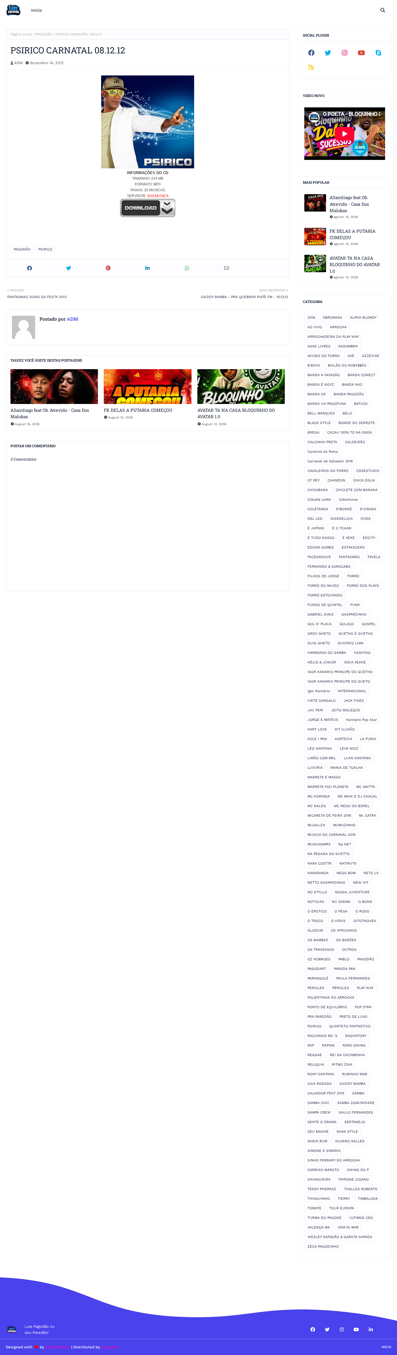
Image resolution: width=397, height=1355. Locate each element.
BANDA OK (316, 394)
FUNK (355, 605)
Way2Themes (57, 1347)
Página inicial (21, 34)
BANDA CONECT (361, 375)
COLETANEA (317, 509)
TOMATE (314, 1208)
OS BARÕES (346, 940)
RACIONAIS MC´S (322, 1036)
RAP (310, 1045)
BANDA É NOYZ (320, 384)
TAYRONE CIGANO (353, 1179)
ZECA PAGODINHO (323, 1246)
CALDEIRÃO (355, 442)
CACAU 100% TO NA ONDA (349, 432)
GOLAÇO (346, 624)
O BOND (365, 902)
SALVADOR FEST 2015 (325, 1093)
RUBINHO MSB (354, 1074)
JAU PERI (315, 710)
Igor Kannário (318, 691)
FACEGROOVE (319, 557)
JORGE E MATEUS (322, 720)
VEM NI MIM (348, 1227)
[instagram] (345, 53)
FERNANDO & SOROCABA (328, 566)
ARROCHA (338, 327)
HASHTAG (362, 653)
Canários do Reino (322, 452)
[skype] (378, 53)
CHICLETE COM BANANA (357, 490)
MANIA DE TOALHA (346, 768)
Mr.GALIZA (316, 825)
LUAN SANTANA (357, 758)
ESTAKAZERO (353, 547)
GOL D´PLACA (319, 624)
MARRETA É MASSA (324, 777)
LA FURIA (368, 739)
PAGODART (316, 969)
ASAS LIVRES (318, 346)
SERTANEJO (354, 1122)
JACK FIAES (354, 701)
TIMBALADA (368, 1199)
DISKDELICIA (341, 519)
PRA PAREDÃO (319, 1017)
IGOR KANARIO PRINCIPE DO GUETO (338, 681)
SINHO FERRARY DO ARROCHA (333, 1160)
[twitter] (328, 53)
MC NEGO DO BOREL (352, 806)
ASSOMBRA (348, 346)
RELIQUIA (315, 1064)
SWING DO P (358, 1170)
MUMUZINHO (344, 825)
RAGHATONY (355, 1036)
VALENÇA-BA (318, 1227)
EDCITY (369, 538)
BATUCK (361, 404)
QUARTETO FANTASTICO (350, 1026)
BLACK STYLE (319, 423)
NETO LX (371, 873)
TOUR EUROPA (341, 1208)
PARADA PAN (344, 969)
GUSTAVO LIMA (351, 643)
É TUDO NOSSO (321, 538)
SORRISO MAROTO (323, 1170)
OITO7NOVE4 (364, 921)
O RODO (362, 911)
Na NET (344, 844)
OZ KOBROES (318, 959)
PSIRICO (45, 249)
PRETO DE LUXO (353, 1017)
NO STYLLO (317, 892)
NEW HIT (361, 883)
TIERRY (344, 1199)
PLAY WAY (365, 988)
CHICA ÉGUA (364, 480)
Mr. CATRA (367, 815)
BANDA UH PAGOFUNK (326, 404)
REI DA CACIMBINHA (347, 1055)
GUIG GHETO (318, 643)
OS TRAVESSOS (320, 950)
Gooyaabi (109, 1347)
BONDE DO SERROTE (357, 423)
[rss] (311, 67)
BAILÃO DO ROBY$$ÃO (347, 365)
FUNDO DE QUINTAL (324, 605)
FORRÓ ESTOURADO (324, 595)
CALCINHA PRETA (322, 442)
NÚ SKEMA (341, 902)
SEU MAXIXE (318, 1132)
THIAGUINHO (318, 1199)
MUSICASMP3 (318, 844)
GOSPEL (369, 624)
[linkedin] (371, 1329)
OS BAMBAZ (317, 940)
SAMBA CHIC (318, 1103)
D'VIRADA (368, 509)
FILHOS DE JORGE (323, 576)
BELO (347, 413)
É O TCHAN (341, 528)
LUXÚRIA (315, 768)
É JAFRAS (315, 528)
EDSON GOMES (320, 547)
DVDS (366, 519)
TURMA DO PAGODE (324, 1218)
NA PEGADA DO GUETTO (328, 854)
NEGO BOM (346, 873)
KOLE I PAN (317, 739)
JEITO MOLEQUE (345, 710)
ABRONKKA (332, 317)
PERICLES (315, 988)
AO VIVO (314, 327)
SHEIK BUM (317, 1141)
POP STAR (363, 1007)
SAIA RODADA (319, 1084)
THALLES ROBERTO (361, 1189)
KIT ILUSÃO (345, 729)
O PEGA (341, 911)
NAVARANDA (318, 873)
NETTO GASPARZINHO (326, 883)
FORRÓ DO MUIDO (323, 586)
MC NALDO (316, 806)
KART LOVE (317, 729)
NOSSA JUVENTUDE (352, 892)
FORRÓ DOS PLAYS (363, 586)
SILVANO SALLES (349, 1141)
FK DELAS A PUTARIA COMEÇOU (138, 410)
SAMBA (358, 1093)
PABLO (343, 959)
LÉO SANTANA (319, 748)
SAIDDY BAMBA (352, 1084)
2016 (311, 317)
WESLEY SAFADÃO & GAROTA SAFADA (339, 1237)
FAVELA (374, 557)
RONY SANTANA (320, 1074)
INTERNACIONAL (352, 691)
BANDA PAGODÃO (349, 394)
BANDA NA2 (352, 384)
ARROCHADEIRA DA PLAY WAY (333, 337)
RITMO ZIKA (342, 1064)
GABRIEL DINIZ (320, 614)
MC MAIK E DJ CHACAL (357, 796)
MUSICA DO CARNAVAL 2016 (331, 835)
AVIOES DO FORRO (323, 356)
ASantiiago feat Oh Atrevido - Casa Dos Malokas (49, 413)
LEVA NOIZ (349, 748)
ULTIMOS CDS (361, 1218)
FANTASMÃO (349, 557)
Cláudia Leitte (319, 499)
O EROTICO (317, 911)
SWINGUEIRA (318, 1179)
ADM (18, 63)
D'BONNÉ (344, 509)
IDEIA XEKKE (355, 662)
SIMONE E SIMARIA (324, 1151)
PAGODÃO (43, 34)
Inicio (386, 1347)
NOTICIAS (315, 902)
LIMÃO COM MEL (321, 758)
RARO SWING (354, 1045)
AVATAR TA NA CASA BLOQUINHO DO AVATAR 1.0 (236, 413)
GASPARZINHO (353, 614)
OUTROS (349, 950)
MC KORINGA (318, 796)
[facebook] (311, 53)
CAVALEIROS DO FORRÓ (327, 471)
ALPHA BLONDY (363, 317)
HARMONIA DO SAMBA (326, 653)
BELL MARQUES (321, 413)
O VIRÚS (338, 921)
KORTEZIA (343, 739)
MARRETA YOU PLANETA (327, 787)
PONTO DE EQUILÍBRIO (327, 1007)
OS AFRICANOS (344, 930)
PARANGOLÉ (317, 978)
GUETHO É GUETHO (356, 634)
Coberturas (348, 499)
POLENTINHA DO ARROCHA (330, 997)
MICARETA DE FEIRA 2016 (329, 815)
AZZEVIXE (370, 356)
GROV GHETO (319, 634)
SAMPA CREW (319, 1112)
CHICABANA (317, 490)
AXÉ (351, 356)
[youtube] (362, 53)
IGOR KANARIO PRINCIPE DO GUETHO (340, 672)
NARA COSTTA (319, 863)
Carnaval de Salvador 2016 (330, 461)
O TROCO (315, 921)
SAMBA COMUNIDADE (356, 1103)
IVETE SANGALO (321, 701)
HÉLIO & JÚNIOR (321, 662)
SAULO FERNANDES (356, 1112)
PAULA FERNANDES (353, 978)
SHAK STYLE (347, 1132)
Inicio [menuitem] (36, 10)
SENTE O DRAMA (322, 1122)
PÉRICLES (340, 988)
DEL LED (315, 519)
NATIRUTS (348, 863)
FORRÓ (353, 576)
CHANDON (336, 480)
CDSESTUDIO (367, 471)
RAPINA (328, 1045)
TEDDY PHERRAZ (321, 1189)
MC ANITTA (365, 787)
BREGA (313, 432)
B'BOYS (313, 365)
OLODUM (315, 930)
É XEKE (348, 538)
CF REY (313, 480)
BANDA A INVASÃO (323, 375)
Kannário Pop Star (361, 720)
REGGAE (314, 1055)
